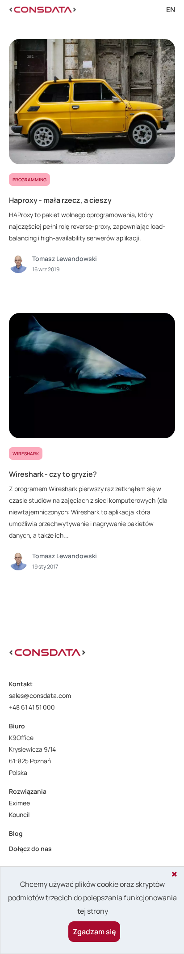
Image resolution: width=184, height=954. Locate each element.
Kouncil (19, 814)
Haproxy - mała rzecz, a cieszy (60, 200)
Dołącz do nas (30, 848)
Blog (16, 833)
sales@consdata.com (40, 695)
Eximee (19, 803)
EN (170, 9)
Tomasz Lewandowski (64, 258)
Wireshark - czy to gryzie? (53, 474)
